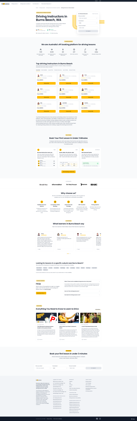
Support (96, 0)
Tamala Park (39, 269)
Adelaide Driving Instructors (74, 402)
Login (100, 0)
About (70, 386)
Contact (71, 384)
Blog (70, 383)
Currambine (56, 267)
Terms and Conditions (57, 418)
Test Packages (88, 383)
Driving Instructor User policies (75, 397)
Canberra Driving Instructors (74, 405)
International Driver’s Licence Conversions (91, 389)
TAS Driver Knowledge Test (58, 390)
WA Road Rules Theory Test (58, 393)
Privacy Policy (49, 418)
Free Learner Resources (46, 3)
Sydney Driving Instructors (74, 412)
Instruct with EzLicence (73, 394)
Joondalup (72, 267)
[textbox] (88, 18)
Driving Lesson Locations (25, 3)
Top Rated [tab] (38, 70)
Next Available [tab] (44, 70)
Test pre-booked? (82, 25)
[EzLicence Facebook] (97, 419)
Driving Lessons (14, 3)
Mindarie (82, 267)
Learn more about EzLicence (74, 388)
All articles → (98, 309)
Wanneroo (45, 269)
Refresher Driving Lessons (90, 386)
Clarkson (45, 267)
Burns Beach (39, 267)
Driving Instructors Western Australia (53, 7)
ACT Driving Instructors (57, 397)
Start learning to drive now (68, 171)
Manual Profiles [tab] (72, 70)
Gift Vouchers (88, 384)
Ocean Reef (94, 267)
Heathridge (62, 267)
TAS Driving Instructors (57, 404)
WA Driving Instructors (57, 408)
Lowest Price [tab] (50, 70)
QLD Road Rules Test (57, 386)
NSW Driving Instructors (57, 399)
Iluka (68, 267)
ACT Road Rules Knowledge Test (59, 383)
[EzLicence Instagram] (100, 419)
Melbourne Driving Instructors (74, 409)
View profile (46, 83)
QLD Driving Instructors (57, 401)
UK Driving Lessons (89, 391)
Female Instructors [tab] (58, 70)
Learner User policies (73, 390)
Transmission (81, 20)
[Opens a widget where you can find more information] (133, 419)
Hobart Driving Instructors (74, 407)
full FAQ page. (47, 289)
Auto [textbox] (80, 23)
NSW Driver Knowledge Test (58, 384)
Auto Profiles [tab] (65, 70)
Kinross (77, 267)
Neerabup (88, 267)
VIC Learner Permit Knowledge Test (59, 391)
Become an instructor (73, 396)
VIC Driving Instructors (57, 406)
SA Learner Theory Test (57, 388)
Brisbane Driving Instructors (74, 404)
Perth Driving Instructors (73, 410)
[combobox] (88, 18)
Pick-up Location (82, 16)
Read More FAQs (40, 293)
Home (37, 7)
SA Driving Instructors (57, 403)
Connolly (50, 267)
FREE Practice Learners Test (58, 381)
